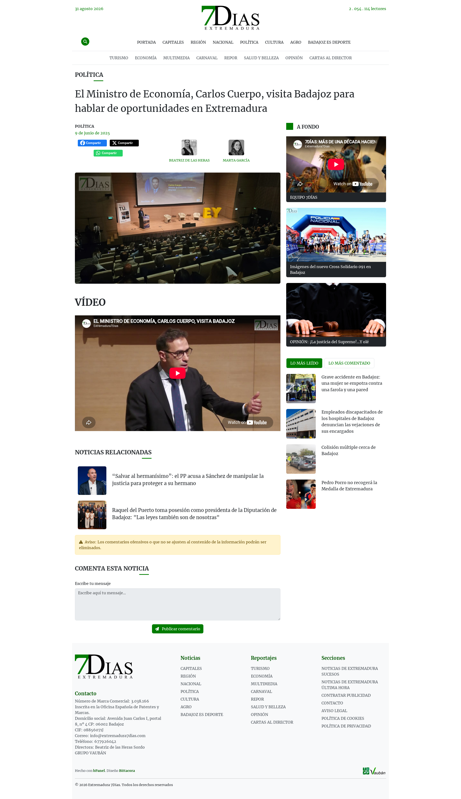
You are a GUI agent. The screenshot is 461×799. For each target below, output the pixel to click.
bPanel (99, 771)
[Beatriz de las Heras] (189, 147)
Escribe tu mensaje (93, 583)
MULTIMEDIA (176, 57)
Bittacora (127, 771)
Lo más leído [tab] (304, 363)
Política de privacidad (346, 726)
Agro (295, 42)
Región (198, 42)
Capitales (173, 42)
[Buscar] (85, 41)
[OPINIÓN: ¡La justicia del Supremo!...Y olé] (336, 310)
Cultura (274, 42)
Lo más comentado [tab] (349, 363)
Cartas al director (330, 57)
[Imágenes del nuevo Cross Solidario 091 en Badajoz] (336, 235)
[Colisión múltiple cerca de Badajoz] (301, 459)
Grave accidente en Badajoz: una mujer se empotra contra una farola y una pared (351, 383)
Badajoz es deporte (329, 42)
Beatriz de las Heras (189, 160)
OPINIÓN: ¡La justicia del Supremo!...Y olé (329, 341)
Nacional (223, 42)
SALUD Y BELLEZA (261, 57)
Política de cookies (342, 718)
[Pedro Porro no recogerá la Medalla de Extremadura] (301, 494)
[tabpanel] (336, 444)
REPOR (230, 57)
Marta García (236, 160)
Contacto (332, 703)
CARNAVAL (207, 57)
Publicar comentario (180, 628)
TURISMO (118, 57)
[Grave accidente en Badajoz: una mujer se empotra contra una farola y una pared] (301, 388)
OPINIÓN (294, 57)
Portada (146, 42)
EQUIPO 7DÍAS (303, 197)
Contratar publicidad (346, 695)
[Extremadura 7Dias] (230, 18)
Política (249, 42)
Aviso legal (334, 710)
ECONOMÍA (146, 57)
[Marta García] (236, 147)
